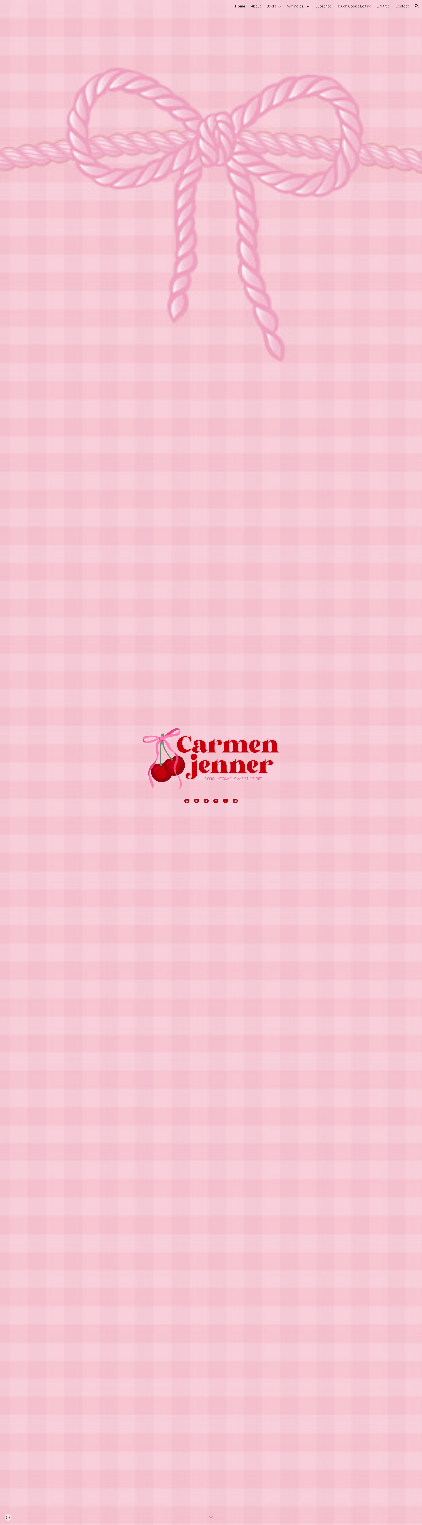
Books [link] (272, 6)
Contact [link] (402, 6)
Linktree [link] (383, 6)
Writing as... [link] (296, 6)
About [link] (256, 6)
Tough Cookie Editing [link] (354, 6)
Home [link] (240, 6)
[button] (416, 6)
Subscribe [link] (324, 6)
